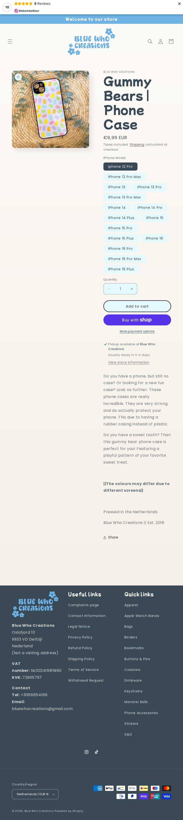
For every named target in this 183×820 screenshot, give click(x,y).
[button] (10, 41)
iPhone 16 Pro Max (124, 258)
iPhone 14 (117, 207)
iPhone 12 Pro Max (124, 176)
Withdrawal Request (86, 680)
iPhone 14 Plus (121, 217)
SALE (128, 734)
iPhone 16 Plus (121, 269)
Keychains (133, 691)
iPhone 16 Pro (120, 248)
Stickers (131, 723)
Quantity (110, 279)
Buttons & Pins (137, 659)
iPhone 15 (154, 217)
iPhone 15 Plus (121, 238)
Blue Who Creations (39, 811)
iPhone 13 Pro (149, 187)
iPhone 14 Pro (150, 207)
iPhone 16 (154, 238)
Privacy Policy (80, 637)
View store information (128, 362)
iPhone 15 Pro (120, 228)
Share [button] (113, 537)
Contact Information (87, 615)
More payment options (137, 331)
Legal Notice (79, 626)
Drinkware (133, 680)
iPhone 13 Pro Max (124, 197)
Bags (128, 626)
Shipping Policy (81, 659)
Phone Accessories (141, 712)
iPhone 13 (116, 187)
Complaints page (83, 605)
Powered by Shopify (69, 811)
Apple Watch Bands (141, 615)
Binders (130, 637)
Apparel (131, 605)
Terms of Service (83, 669)
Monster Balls (136, 702)
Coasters (132, 669)
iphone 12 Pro (120, 166)
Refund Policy (80, 648)
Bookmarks (134, 648)
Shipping (137, 144)
